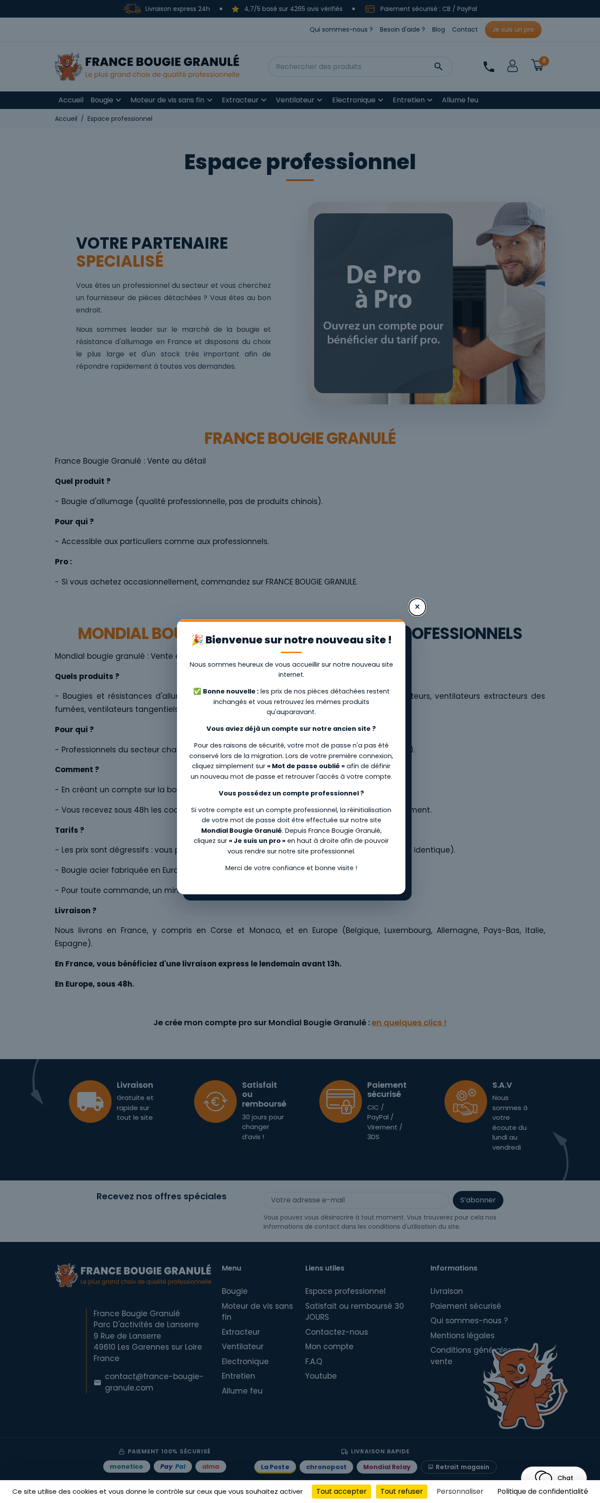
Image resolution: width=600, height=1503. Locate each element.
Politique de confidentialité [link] (542, 1491)
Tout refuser (401, 1491)
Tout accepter (341, 1491)
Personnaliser (460, 1491)
